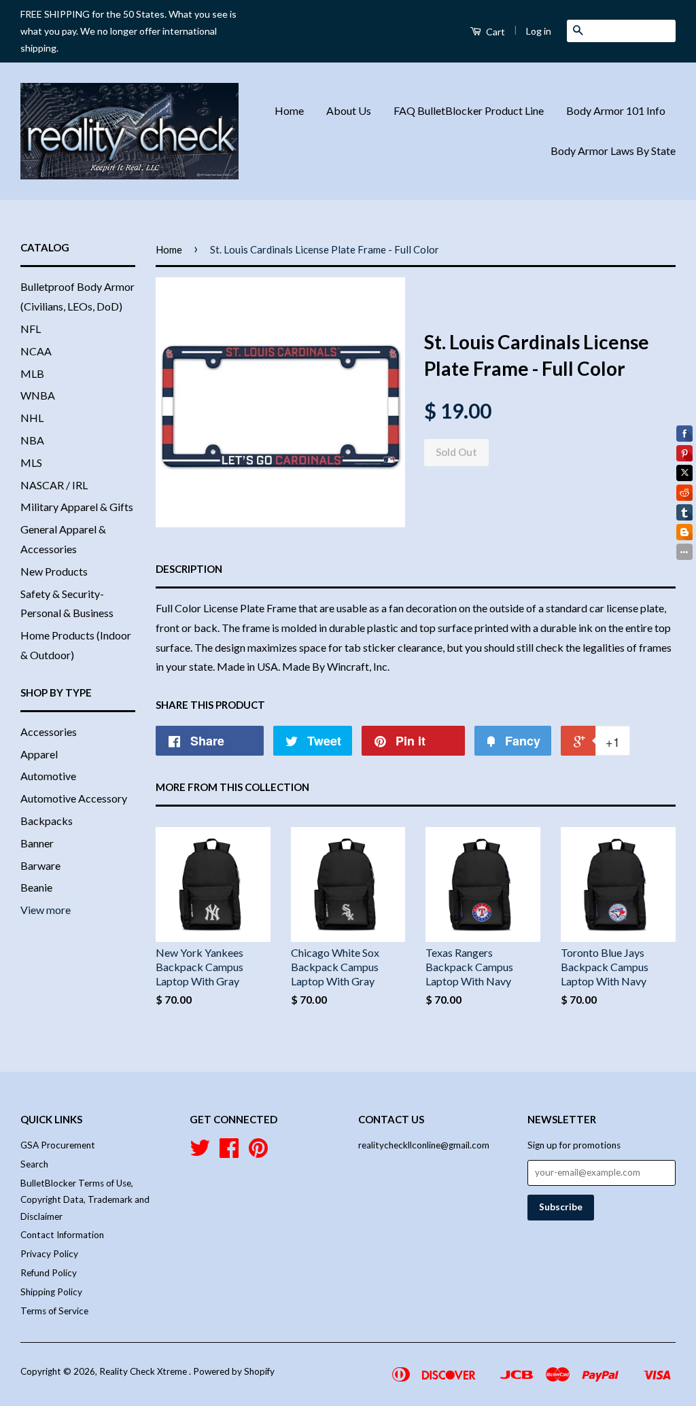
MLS (31, 462)
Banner (37, 843)
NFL (30, 328)
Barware (40, 865)
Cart (494, 31)
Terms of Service (54, 1310)
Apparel (39, 754)
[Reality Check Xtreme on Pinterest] (258, 1152)
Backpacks (46, 820)
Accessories (48, 731)
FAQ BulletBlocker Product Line (469, 110)
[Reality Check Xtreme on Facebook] (229, 1152)
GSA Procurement (57, 1145)
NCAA (36, 351)
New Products (54, 571)
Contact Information (62, 1234)
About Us (348, 110)
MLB (32, 373)
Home (289, 110)
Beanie (36, 887)
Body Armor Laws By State (613, 150)
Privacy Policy (49, 1253)
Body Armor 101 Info (615, 110)
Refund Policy (48, 1272)
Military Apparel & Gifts (76, 506)
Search (34, 1164)
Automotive (48, 775)
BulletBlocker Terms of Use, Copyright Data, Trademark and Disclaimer (85, 1200)
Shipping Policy (51, 1291)
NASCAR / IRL (54, 484)
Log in (538, 31)
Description (189, 569)
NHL (32, 417)
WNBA (37, 395)
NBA (32, 440)
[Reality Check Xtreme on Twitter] (200, 1152)
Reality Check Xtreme (144, 1371)
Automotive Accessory (73, 798)
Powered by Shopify (234, 1371)
